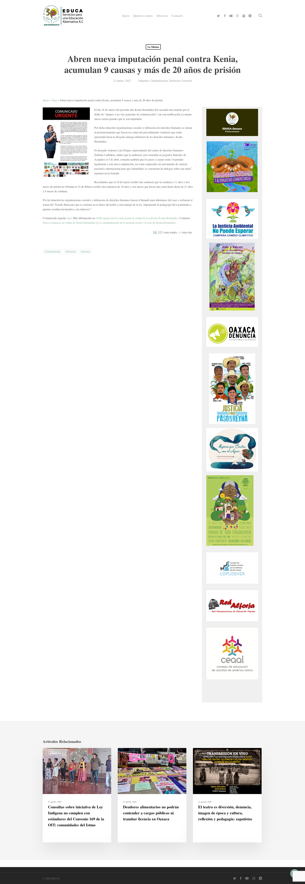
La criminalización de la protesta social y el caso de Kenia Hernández (137, 222)
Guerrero (187, 80)
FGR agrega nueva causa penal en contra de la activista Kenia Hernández (137, 218)
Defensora (175, 80)
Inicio (46, 100)
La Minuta (153, 47)
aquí (69, 218)
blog (54, 100)
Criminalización (159, 80)
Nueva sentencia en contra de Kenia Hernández (69, 222)
